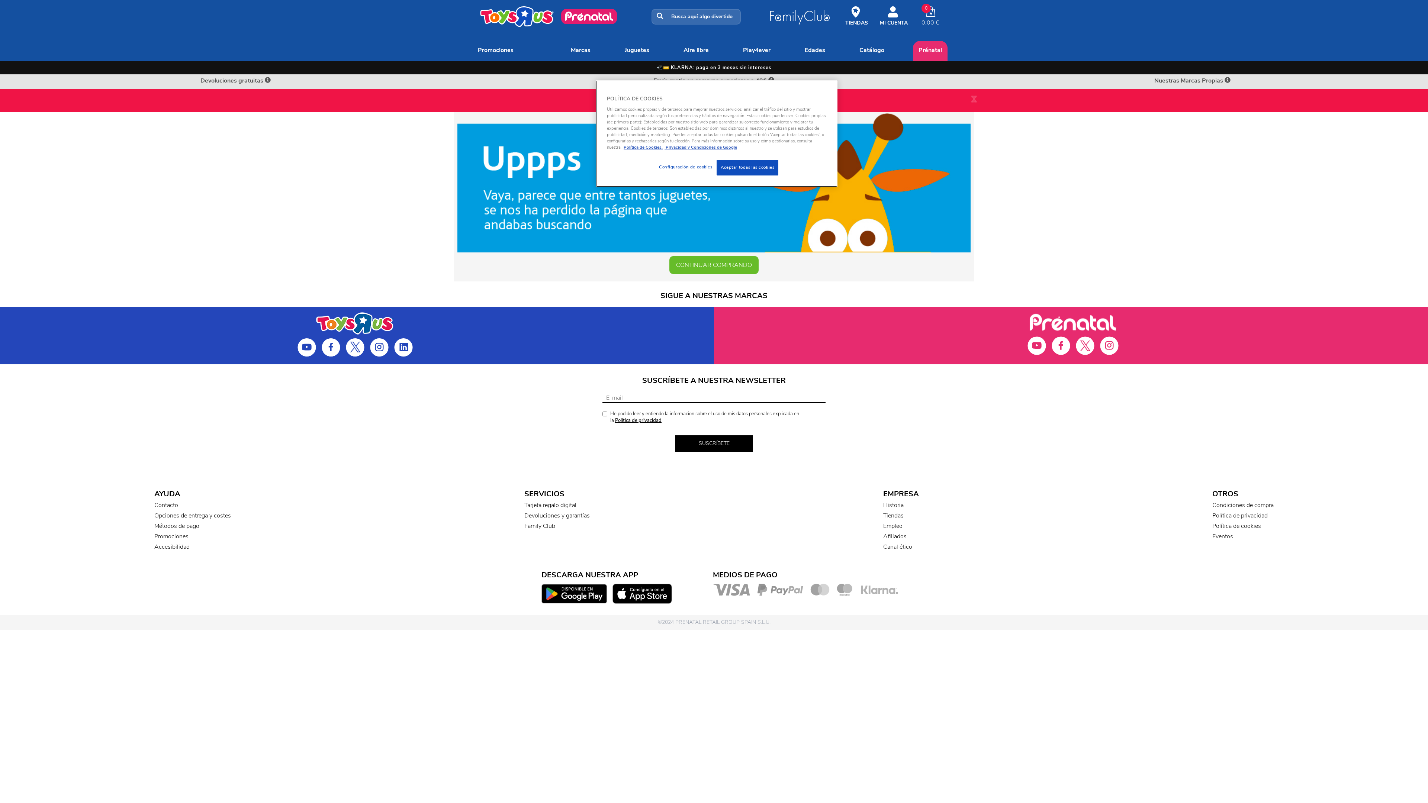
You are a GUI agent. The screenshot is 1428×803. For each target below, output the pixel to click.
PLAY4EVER (757, 50)
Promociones (496, 50)
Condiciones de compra (1243, 505)
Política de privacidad (638, 420)
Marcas (581, 50)
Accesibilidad (172, 547)
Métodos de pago (176, 526)
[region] (716, 133)
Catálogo (871, 50)
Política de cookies (1236, 526)
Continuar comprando (714, 265)
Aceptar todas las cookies (747, 167)
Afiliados (895, 536)
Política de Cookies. (643, 147)
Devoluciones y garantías (557, 516)
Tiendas (893, 516)
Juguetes (637, 50)
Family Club (539, 526)
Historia (893, 505)
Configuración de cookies (686, 167)
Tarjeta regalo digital (550, 505)
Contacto (166, 505)
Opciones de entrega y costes (192, 516)
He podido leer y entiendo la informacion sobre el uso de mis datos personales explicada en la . (704, 417)
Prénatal (930, 50)
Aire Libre (696, 50)
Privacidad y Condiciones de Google (701, 147)
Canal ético (897, 547)
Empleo (893, 526)
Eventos (1222, 536)
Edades (815, 50)
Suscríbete (714, 443)
